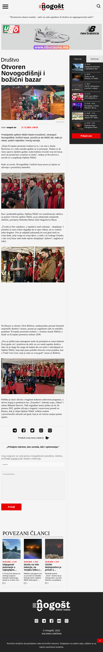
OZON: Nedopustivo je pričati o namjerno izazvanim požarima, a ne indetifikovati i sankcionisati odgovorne (92, 87)
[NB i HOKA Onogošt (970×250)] (51, 37)
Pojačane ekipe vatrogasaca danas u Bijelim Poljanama (91, 126)
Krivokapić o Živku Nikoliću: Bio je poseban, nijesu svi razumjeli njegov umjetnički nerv (92, 107)
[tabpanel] (86, 103)
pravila (14, 458)
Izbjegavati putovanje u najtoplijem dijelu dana (9, 568)
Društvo (10, 60)
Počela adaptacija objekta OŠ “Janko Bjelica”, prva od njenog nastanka (91, 117)
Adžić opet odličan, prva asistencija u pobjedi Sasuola (91, 97)
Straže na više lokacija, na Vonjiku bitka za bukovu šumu (32, 568)
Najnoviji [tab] (78, 59)
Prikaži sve (86, 136)
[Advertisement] (32, 304)
